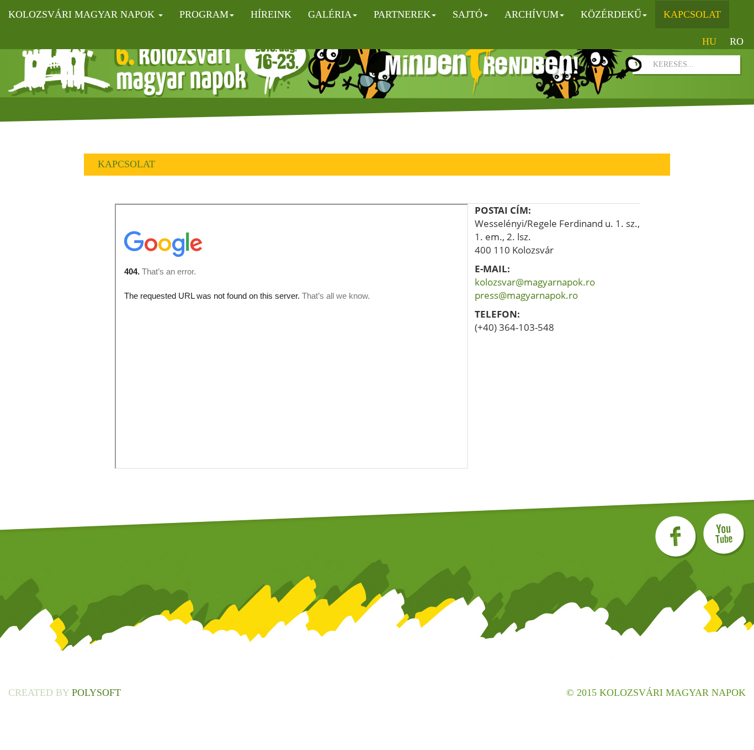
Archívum (532, 14)
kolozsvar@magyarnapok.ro (535, 282)
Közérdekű (611, 14)
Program (204, 14)
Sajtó (467, 14)
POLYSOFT (96, 692)
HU (709, 41)
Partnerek (402, 14)
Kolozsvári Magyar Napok (82, 14)
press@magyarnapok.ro (526, 295)
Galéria (330, 14)
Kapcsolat (692, 14)
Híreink (271, 14)
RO (737, 41)
